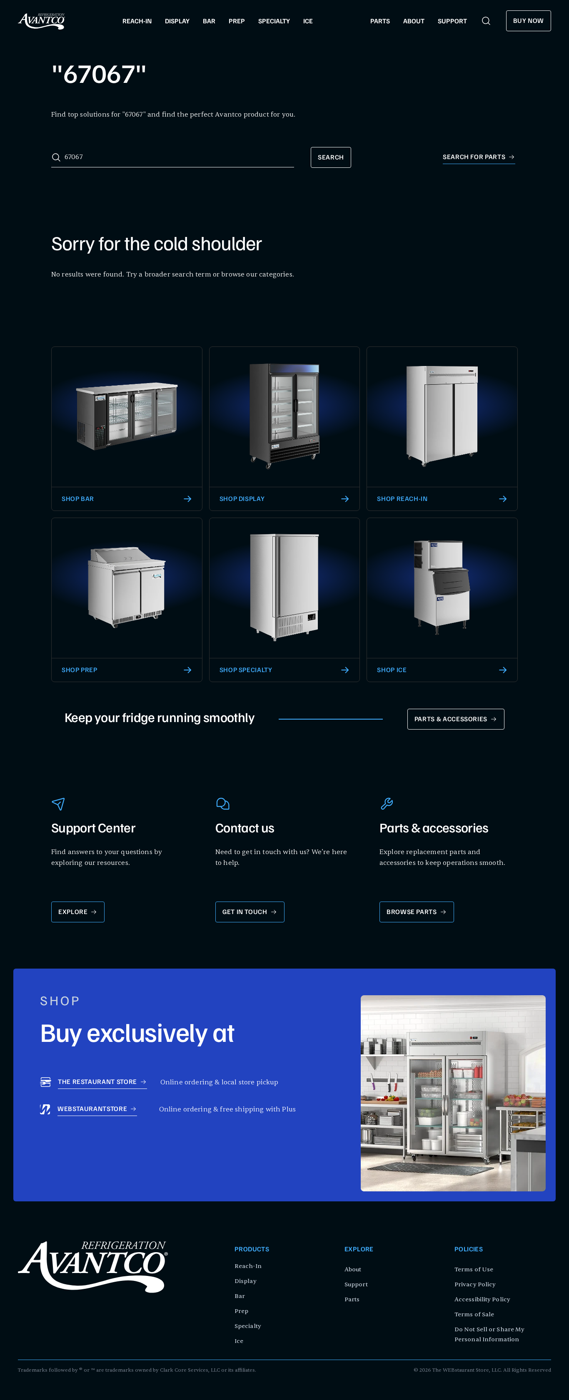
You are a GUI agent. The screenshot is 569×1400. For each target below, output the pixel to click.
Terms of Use (473, 1269)
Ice (239, 1341)
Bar (240, 1296)
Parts (352, 1299)
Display (246, 1281)
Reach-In (248, 1266)
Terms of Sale (474, 1314)
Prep (241, 1311)
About (353, 1269)
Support (356, 1284)
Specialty (248, 1326)
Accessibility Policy (482, 1299)
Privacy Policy (475, 1284)
